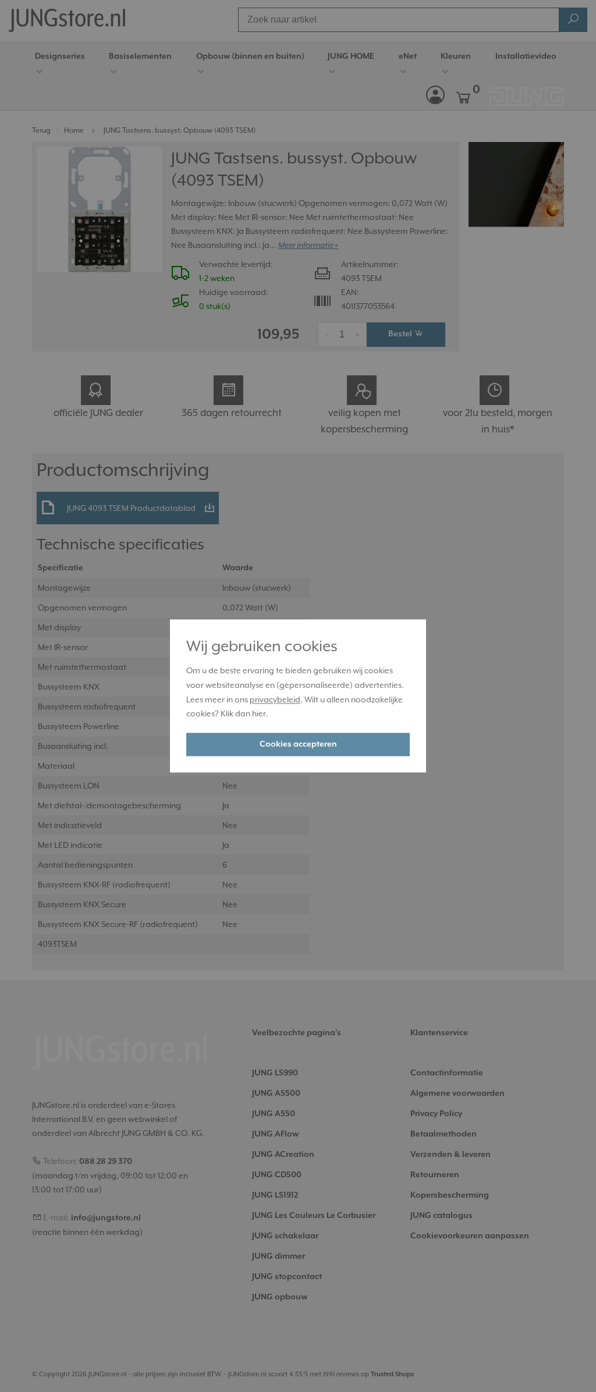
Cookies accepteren (298, 745)
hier (259, 714)
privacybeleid (275, 699)
